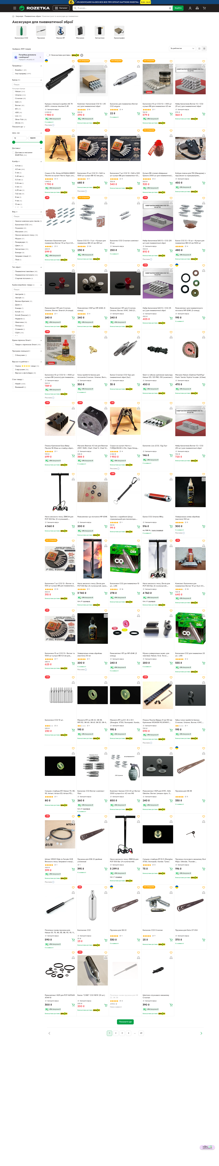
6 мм (18, 187)
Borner (19, 105)
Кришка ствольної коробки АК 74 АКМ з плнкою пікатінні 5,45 (58, 105)
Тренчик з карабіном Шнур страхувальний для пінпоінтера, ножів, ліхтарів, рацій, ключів (123, 518)
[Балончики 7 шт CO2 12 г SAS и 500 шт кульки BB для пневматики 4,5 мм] (125, 148)
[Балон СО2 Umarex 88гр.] (158, 492)
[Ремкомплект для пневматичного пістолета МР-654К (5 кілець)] (190, 283)
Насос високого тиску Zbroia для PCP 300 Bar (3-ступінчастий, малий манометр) (92, 585)
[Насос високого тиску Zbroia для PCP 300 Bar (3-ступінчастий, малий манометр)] (92, 558)
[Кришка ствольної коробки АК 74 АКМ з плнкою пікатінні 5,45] (60, 79)
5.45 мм (19, 176)
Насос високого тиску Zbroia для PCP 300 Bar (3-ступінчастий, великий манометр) (156, 585)
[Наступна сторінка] (201, 1033)
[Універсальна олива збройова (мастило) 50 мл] (92, 628)
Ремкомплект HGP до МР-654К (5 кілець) (91, 309)
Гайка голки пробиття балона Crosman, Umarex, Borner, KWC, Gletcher (188, 721)
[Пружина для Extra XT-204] (190, 905)
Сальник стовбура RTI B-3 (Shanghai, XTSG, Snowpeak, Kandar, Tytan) (158, 860)
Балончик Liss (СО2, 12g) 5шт (155, 446)
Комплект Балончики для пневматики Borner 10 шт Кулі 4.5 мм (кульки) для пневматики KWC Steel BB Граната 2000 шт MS (189, 585)
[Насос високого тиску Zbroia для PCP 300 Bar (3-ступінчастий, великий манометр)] (158, 558)
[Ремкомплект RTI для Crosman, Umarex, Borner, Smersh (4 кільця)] (60, 283)
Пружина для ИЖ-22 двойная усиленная (89, 860)
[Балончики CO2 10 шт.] (60, 695)
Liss (18, 116)
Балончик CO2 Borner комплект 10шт (90, 792)
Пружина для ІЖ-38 (183, 791)
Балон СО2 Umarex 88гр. (153, 517)
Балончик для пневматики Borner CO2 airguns (124, 105)
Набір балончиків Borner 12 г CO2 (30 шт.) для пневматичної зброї (189, 447)
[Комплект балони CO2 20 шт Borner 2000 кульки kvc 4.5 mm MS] (125, 766)
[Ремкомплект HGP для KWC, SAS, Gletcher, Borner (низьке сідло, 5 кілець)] (158, 766)
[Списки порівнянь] (197, 8)
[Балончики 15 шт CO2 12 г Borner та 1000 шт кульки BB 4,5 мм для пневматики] (60, 628)
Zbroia (19, 123)
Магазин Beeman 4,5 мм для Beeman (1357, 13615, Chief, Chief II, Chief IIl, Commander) (92, 447)
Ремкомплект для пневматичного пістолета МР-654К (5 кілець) (189, 309)
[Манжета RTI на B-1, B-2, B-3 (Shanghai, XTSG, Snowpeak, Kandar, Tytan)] (125, 695)
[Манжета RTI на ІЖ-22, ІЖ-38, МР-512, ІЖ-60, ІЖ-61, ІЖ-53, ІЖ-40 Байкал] (92, 695)
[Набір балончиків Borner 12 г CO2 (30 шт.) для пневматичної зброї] (190, 421)
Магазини (21, 232)
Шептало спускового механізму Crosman (156, 997)
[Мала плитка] (204, 48)
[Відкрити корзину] (204, 8)
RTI (18, 109)
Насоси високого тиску (26, 235)
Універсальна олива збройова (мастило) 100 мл (187, 518)
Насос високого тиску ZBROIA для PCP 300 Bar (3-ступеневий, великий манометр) (59, 518)
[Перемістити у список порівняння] (73, 66)
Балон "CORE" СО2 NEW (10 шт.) (91, 995)
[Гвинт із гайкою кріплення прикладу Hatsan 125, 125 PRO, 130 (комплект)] (158, 350)
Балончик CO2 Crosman (153, 930)
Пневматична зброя (33, 16)
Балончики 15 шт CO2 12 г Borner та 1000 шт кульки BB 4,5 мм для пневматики (60, 655)
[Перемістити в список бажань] (73, 61)
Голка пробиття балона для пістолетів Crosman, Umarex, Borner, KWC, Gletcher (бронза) (92, 376)
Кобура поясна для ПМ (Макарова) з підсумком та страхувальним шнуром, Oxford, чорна (190, 175)
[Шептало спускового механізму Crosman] (158, 970)
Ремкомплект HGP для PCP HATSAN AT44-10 (60, 997)
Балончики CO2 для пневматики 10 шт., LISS (124, 585)
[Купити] (73, 114)
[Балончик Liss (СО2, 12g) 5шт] (158, 421)
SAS (18, 102)
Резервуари (21, 242)
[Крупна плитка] (199, 48)
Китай (19, 312)
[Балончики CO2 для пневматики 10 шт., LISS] (125, 558)
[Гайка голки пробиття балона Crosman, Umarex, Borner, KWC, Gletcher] (190, 695)
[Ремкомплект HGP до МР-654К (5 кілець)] (92, 283)
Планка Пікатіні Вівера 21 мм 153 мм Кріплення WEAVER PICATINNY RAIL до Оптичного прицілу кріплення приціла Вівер (157, 721)
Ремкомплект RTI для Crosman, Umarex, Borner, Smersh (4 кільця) (59, 309)
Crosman (20, 98)
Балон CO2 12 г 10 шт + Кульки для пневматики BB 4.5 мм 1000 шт (189, 242)
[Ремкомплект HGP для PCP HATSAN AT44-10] (60, 970)
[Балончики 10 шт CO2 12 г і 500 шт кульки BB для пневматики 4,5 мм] (158, 79)
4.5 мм (20, 169)
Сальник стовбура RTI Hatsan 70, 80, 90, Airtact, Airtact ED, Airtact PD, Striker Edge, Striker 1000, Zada (60, 792)
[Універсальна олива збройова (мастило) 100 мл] (190, 492)
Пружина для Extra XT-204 (186, 930)
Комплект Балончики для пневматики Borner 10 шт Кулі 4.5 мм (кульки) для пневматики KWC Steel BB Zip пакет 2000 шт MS (59, 242)
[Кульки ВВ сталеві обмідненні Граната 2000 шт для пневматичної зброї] (158, 148)
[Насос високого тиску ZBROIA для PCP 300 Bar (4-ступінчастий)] (125, 834)
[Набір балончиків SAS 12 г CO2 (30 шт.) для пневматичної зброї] (158, 216)
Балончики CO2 (23, 224)
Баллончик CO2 (84, 930)
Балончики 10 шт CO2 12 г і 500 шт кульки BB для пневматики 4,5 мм (157, 105)
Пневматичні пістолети (26, 275)
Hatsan (20, 91)
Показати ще (17, 127)
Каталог (63, 8)
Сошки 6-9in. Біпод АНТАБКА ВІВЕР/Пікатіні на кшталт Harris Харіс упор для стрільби (60, 175)
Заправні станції (23, 256)
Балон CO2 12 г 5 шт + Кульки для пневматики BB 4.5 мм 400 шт (91, 242)
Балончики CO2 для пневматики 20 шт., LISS (190, 655)
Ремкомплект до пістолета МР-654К (92, 517)
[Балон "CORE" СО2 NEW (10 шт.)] (92, 970)
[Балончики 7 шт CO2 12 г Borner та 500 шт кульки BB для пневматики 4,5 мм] (60, 558)
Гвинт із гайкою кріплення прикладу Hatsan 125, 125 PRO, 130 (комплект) (158, 376)
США (19, 333)
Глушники (20, 228)
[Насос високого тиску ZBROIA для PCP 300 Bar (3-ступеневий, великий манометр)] (60, 492)
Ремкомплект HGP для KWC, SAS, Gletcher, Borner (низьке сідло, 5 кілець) (157, 792)
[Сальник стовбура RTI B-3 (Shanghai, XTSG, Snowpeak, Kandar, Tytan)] (158, 834)
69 (141, 1033)
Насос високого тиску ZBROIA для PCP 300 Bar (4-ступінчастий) (124, 860)
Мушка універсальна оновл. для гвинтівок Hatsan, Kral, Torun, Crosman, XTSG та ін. (156, 655)
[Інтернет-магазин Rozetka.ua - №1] (34, 8)
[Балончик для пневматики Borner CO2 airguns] (125, 79)
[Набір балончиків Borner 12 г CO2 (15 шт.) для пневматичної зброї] (190, 79)
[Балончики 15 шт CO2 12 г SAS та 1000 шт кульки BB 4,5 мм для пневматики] (92, 148)
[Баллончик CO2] (92, 905)
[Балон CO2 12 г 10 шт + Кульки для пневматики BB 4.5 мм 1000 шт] (190, 216)
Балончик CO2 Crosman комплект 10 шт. (124, 242)
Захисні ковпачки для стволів (28, 221)
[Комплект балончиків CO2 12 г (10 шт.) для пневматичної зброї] (92, 79)
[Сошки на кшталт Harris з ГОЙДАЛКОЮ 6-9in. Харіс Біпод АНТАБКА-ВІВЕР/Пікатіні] (125, 421)
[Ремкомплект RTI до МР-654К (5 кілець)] (125, 628)
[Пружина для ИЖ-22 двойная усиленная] (92, 834)
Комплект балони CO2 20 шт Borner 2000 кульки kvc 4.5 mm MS (125, 792)
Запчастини (21, 249)
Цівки (19, 246)
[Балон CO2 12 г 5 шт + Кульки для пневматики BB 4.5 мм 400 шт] (92, 216)
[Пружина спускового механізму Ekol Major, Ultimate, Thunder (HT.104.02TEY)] (190, 834)
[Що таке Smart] (81, 55)
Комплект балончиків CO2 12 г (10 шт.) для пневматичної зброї (91, 105)
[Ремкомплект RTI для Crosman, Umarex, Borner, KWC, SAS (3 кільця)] (125, 283)
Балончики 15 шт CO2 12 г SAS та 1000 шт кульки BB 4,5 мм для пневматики (91, 175)
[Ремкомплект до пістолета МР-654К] (92, 492)
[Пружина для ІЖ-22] (125, 905)
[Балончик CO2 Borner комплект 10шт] (92, 766)
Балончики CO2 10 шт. (54, 720)
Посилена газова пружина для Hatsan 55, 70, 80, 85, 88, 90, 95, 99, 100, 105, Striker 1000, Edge (60, 931)
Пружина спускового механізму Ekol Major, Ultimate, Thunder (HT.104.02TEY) (190, 860)
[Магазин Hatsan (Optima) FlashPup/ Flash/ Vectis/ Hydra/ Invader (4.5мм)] (190, 350)
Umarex (20, 95)
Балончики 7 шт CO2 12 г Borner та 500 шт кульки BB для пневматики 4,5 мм (59, 585)
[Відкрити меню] (14, 8)
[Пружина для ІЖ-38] (190, 766)
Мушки (19, 239)
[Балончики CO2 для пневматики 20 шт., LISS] (190, 628)
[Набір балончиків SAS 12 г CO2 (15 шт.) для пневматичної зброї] (158, 283)
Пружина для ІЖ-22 (118, 930)
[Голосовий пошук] (170, 8)
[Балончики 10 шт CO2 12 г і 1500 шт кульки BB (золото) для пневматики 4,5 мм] (60, 350)
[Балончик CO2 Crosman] (158, 905)
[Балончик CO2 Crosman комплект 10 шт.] (125, 216)
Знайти (178, 8)
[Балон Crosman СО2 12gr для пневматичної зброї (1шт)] (125, 350)
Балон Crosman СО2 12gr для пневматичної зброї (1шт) (122, 376)
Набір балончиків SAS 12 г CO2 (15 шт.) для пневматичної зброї (157, 309)
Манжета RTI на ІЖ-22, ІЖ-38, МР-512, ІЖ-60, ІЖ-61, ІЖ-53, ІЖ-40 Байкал (92, 721)
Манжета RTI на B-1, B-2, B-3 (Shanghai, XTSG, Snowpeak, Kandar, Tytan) (125, 721)
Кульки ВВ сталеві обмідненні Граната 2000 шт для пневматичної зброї (157, 175)
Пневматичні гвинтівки (26, 271)
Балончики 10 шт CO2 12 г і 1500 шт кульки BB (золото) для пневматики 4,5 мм (60, 376)
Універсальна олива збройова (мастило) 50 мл (89, 655)
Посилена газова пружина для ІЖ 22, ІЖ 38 (124, 997)
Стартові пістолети (24, 278)
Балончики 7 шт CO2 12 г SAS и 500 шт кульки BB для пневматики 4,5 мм (125, 175)
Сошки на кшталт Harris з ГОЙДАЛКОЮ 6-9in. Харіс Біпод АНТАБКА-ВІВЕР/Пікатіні (123, 447)
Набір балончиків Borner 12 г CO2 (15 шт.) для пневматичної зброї (189, 105)
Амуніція (19, 16)
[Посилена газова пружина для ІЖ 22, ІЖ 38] (125, 970)
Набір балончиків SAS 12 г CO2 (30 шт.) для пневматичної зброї (157, 242)
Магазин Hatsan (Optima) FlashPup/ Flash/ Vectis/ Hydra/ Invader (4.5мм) (190, 376)
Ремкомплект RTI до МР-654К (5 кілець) (123, 655)
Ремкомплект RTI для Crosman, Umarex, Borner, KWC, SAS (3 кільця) (123, 309)
